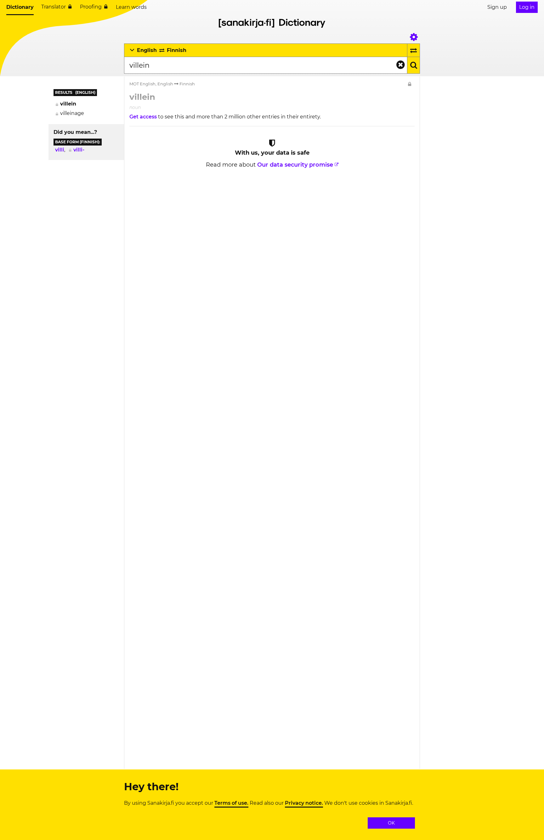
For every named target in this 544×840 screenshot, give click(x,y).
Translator (53, 7)
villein (68, 104)
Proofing (91, 7)
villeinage (72, 113)
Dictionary (20, 7)
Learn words (131, 7)
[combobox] (265, 65)
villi (59, 150)
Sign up (497, 7)
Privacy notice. (304, 803)
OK (391, 823)
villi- (78, 150)
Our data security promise (295, 164)
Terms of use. (231, 803)
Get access (143, 117)
